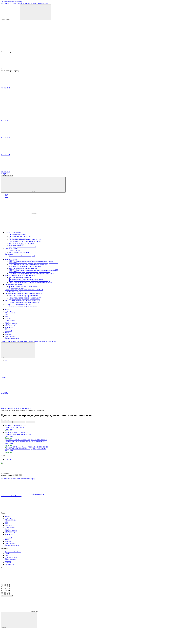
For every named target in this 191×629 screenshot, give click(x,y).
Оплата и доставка (16, 341)
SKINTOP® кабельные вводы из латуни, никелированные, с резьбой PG (33, 270)
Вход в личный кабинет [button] (13, 552)
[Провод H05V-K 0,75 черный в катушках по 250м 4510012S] (97, 440)
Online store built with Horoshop (11, 496)
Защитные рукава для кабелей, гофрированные (25, 297)
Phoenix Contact (10, 320)
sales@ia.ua (4, 174)
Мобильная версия (37, 494)
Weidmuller (8, 318)
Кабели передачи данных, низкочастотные (23, 286)
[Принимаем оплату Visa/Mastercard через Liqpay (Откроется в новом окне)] (18, 479)
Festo (6, 315)
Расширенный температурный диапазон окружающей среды (29, 281)
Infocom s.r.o (9, 327)
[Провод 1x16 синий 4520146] (97, 425)
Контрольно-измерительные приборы (21, 243)
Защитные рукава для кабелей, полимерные (23, 295)
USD (6, 197)
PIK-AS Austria (10, 336)
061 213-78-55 (5, 88)
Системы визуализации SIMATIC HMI (22, 236)
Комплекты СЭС (10, 325)
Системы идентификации (17, 238)
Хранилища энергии (12, 338)
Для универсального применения (20, 277)
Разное (7, 332)
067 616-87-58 (5, 155)
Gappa (7, 322)
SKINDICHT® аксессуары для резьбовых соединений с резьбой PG (32, 273)
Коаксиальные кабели (16, 288)
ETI (6, 329)
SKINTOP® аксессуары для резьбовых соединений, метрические (31, 261)
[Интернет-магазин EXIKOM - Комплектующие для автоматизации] (11, 471)
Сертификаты (51, 341)
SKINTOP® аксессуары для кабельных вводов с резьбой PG (29, 272)
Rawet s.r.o (8, 334)
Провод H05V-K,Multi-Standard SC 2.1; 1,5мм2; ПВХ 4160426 (25, 449)
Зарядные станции (11, 324)
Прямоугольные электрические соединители (24, 302)
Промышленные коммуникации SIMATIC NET (25, 240)
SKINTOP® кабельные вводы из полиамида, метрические (28, 264)
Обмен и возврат (28, 341)
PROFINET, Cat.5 (15, 291)
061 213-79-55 (5, 137)
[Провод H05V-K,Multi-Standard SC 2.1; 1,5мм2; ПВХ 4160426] (97, 447)
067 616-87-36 (5, 172)
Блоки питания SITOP (16, 245)
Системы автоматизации (17, 234)
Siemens (7, 309)
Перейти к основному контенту (11, 1)
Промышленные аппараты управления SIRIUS (25, 241)
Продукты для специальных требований (22, 247)
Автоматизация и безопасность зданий (22, 256)
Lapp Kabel (8, 311)
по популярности (7, 422)
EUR (6, 195)
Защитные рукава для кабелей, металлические (24, 299)
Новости (37, 341)
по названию (30, 422)
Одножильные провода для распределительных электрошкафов (30, 282)
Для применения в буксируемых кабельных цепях (26, 279)
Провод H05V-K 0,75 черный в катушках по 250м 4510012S (25, 441)
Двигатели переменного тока (19, 252)
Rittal (6, 316)
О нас (8, 341)
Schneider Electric (10, 313)
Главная (3, 341)
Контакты (43, 341)
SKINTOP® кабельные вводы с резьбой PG (23, 268)
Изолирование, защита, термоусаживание (23, 306)
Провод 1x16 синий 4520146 (14, 427)
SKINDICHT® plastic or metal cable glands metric (25, 266)
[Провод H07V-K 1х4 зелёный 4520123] (97, 433)
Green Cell (8, 331)
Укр (6, 361)
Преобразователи (14, 250)
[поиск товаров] (35, 12)
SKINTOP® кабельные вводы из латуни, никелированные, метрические (33, 263)
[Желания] (95, 43)
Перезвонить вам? (7, 175)
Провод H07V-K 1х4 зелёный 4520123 (18, 434)
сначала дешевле (19, 422)
